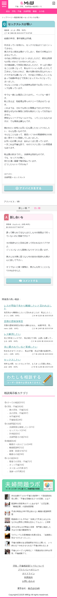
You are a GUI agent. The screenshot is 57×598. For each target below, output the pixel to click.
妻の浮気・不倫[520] (18, 410)
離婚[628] (11, 441)
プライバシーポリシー (28, 569)
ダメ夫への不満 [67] (18, 468)
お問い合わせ (28, 581)
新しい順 (23, 208)
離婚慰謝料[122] (16, 447)
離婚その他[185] (16, 454)
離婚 (35, 11)
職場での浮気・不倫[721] (20, 461)
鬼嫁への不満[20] (17, 471)
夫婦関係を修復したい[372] (21, 427)
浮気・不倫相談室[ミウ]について (28, 565)
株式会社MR (34, 588)
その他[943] (12, 458)
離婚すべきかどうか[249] (20, 444)
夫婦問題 (27, 11)
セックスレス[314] (17, 430)
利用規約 (28, 577)
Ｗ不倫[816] (14, 416)
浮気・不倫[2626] (15, 406)
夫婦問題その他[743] (18, 437)
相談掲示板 (18, 17)
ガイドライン (28, 573)
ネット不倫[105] (16, 465)
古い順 (37, 208)
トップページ (7, 17)
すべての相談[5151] (16, 402)
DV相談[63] (14, 433)
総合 (8, 11)
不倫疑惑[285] (15, 419)
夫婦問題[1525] (14, 423)
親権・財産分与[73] (18, 451)
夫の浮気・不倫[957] (18, 413)
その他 (41, 11)
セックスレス (19, 177)
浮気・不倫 (16, 11)
